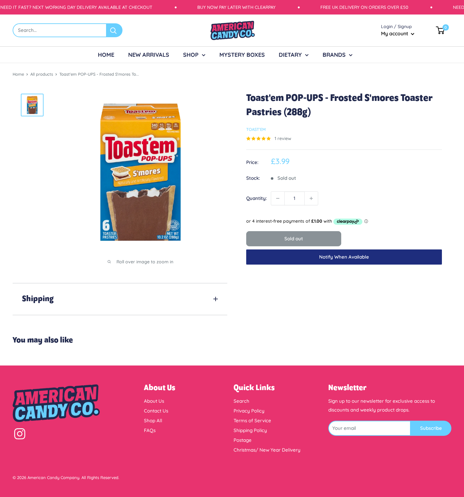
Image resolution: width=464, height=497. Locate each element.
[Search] (114, 30)
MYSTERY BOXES (242, 54)
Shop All (153, 421)
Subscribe (431, 428)
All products (41, 74)
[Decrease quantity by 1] (277, 198)
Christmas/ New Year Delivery (267, 450)
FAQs (150, 430)
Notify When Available (344, 257)
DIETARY (290, 54)
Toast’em (256, 129)
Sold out (293, 239)
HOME (106, 54)
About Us (154, 401)
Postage (243, 440)
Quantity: (256, 198)
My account (395, 33)
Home (18, 74)
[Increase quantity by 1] (311, 198)
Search (241, 401)
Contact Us (156, 411)
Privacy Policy (249, 411)
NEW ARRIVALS (148, 54)
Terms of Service (252, 421)
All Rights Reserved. (100, 477)
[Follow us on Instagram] (19, 435)
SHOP (191, 54)
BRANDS (334, 54)
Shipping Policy (250, 430)
